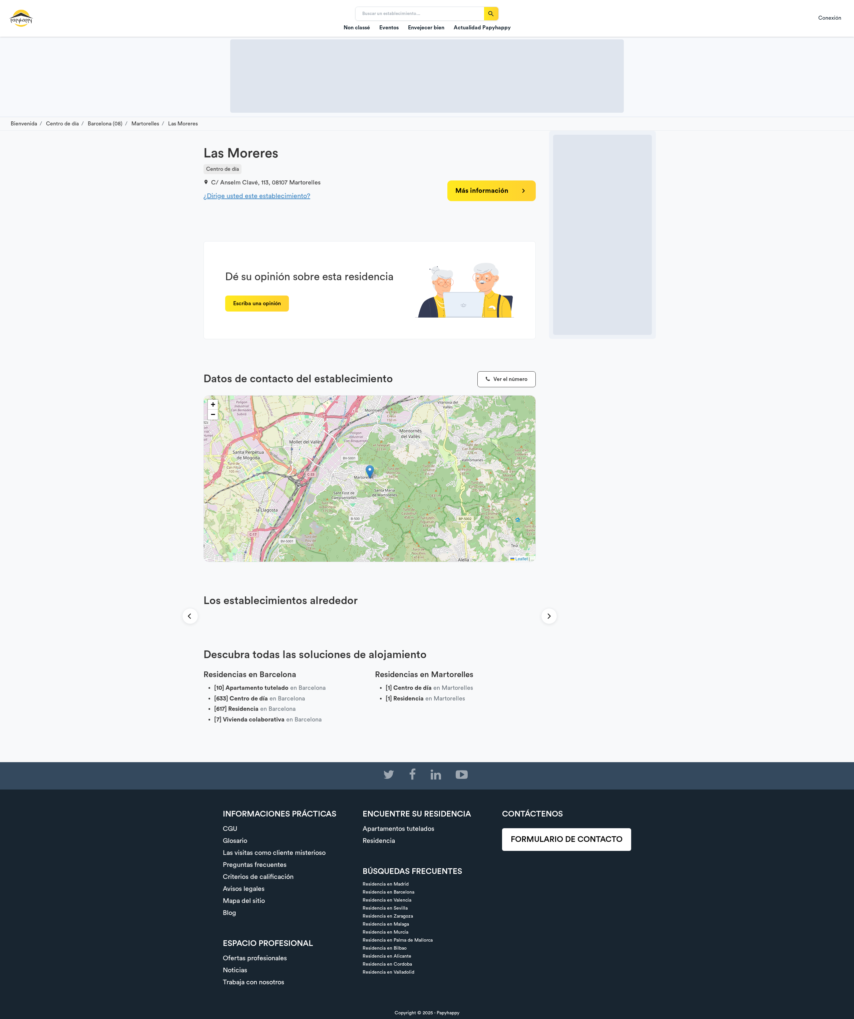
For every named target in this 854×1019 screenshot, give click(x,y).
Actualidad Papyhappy (482, 27)
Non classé (357, 27)
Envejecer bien (426, 27)
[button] (370, 472)
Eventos (389, 27)
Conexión (829, 18)
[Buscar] (491, 13)
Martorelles (305, 182)
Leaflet (521, 558)
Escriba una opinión (257, 303)
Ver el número (509, 379)
